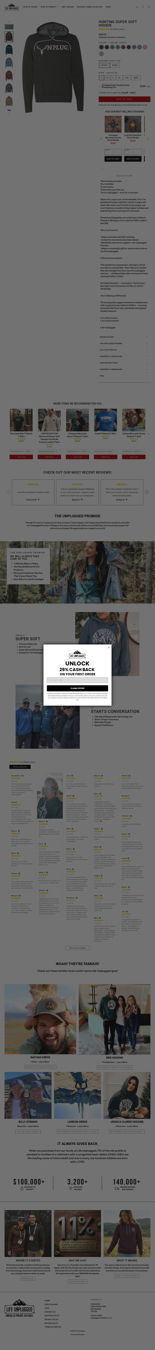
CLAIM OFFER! (77, 688)
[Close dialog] (109, 647)
